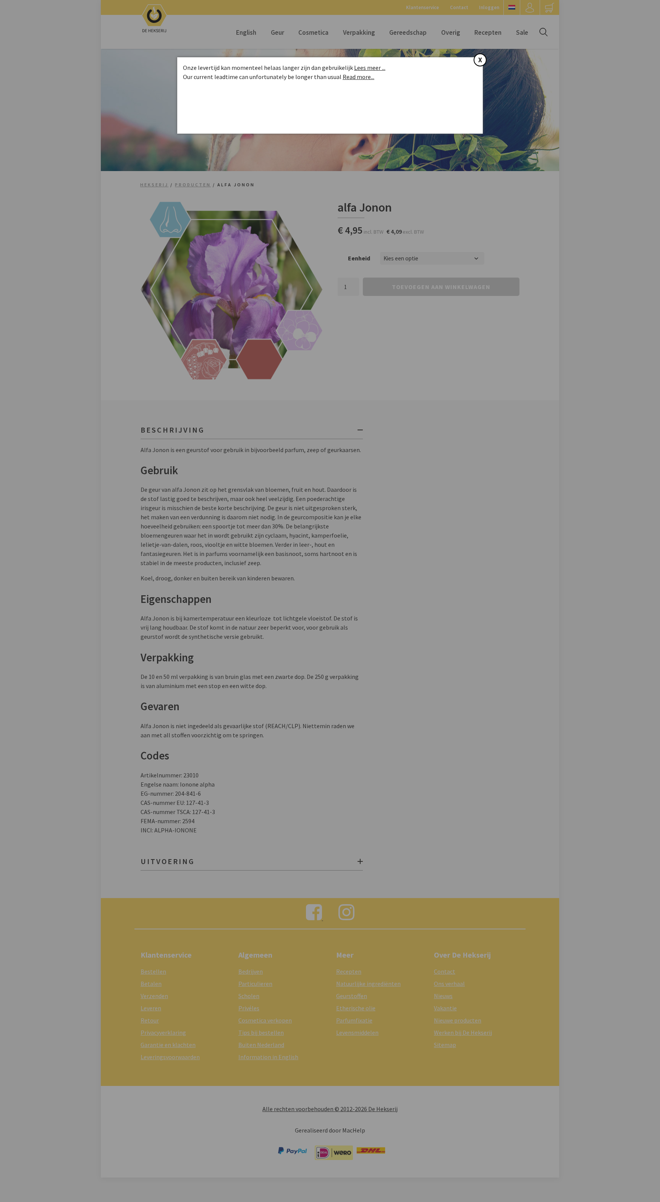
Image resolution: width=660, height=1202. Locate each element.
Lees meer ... (369, 67)
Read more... (358, 77)
